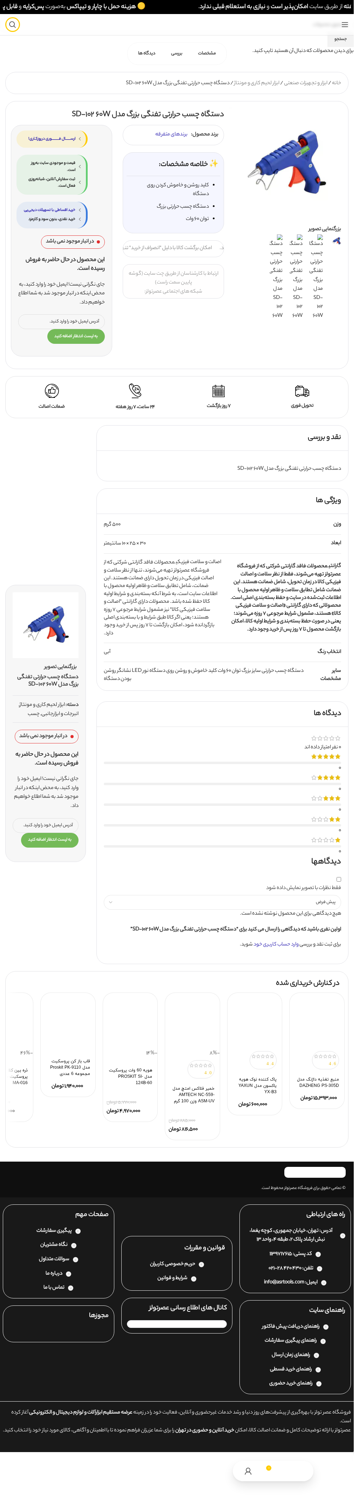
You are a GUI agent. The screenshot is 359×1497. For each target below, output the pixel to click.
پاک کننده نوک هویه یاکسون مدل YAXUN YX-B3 (257, 1086)
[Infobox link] (302, 397)
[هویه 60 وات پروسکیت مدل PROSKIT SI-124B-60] (130, 1022)
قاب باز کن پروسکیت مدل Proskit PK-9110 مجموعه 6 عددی (70, 1067)
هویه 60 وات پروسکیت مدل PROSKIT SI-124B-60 (130, 1077)
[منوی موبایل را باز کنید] (345, 25)
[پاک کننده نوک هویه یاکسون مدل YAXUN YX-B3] (255, 1022)
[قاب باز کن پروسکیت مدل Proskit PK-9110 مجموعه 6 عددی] (68, 1022)
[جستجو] (12, 25)
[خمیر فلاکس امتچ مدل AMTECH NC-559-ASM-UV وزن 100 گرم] (192, 1022)
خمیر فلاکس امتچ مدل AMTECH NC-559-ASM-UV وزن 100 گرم (193, 1095)
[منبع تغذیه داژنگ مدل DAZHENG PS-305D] (317, 1022)
